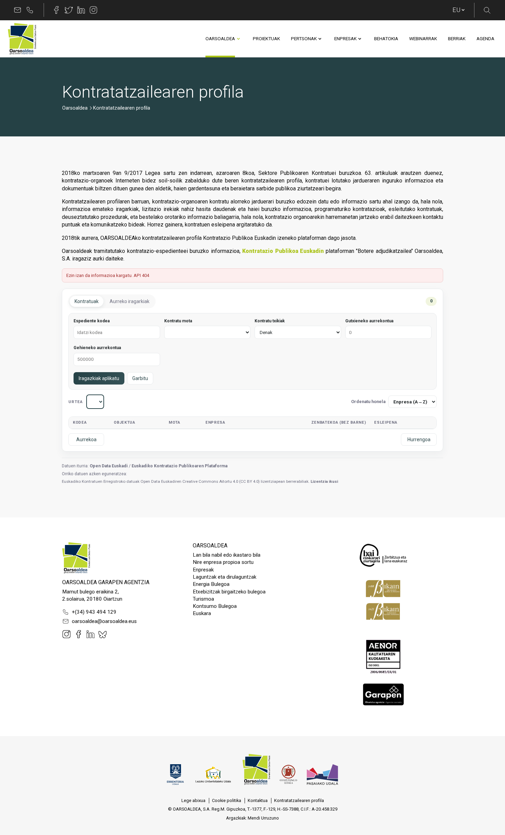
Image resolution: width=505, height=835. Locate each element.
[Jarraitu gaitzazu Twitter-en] (69, 10)
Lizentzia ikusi (324, 481)
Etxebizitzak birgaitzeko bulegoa (229, 592)
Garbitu (140, 378)
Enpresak (203, 570)
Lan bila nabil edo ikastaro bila (226, 555)
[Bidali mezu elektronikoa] (17, 10)
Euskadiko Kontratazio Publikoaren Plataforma (179, 465)
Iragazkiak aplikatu (99, 378)
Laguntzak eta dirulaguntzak (224, 577)
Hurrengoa (418, 439)
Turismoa (203, 599)
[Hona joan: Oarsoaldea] (22, 39)
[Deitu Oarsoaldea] (30, 10)
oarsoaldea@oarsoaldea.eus (104, 621)
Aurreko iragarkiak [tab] (129, 301)
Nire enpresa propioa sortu (223, 562)
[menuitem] (220, 38)
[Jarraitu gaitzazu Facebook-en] (56, 10)
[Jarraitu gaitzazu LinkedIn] (81, 10)
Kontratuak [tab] (87, 301)
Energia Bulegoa (211, 584)
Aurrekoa (86, 439)
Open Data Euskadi (109, 465)
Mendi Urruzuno (263, 818)
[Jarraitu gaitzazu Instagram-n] (93, 10)
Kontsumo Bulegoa (215, 606)
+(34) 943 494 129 (94, 612)
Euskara (202, 613)
